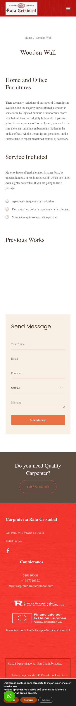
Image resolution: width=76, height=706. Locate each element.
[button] (9, 696)
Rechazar (28, 699)
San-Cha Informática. (49, 663)
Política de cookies (49, 675)
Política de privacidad (24, 675)
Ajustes (46, 699)
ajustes (32, 693)
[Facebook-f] (8, 550)
